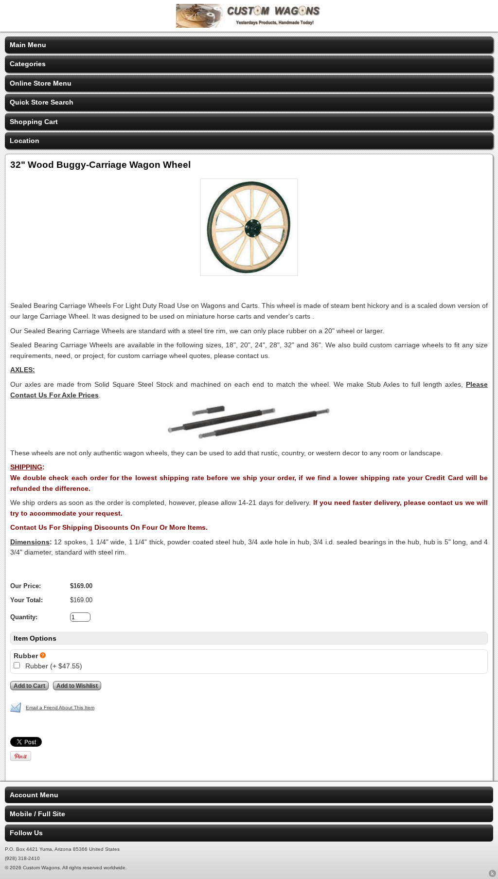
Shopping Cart (34, 122)
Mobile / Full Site (37, 814)
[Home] (249, 25)
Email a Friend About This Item (60, 707)
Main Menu (28, 45)
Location (24, 140)
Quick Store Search (41, 102)
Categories (28, 64)
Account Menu (34, 795)
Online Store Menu (40, 83)
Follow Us (26, 833)
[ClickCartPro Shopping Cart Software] (492, 875)
